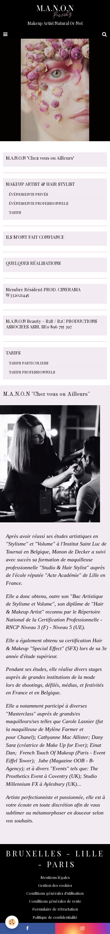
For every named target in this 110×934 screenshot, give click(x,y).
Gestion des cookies (55, 885)
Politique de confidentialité (55, 917)
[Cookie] (11, 922)
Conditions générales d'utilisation (55, 893)
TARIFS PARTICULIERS (28, 362)
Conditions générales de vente (55, 901)
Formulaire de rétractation (55, 908)
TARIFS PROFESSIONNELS (32, 371)
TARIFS (15, 212)
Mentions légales (55, 877)
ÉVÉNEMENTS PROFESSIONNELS (38, 203)
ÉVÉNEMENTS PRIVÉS (28, 194)
